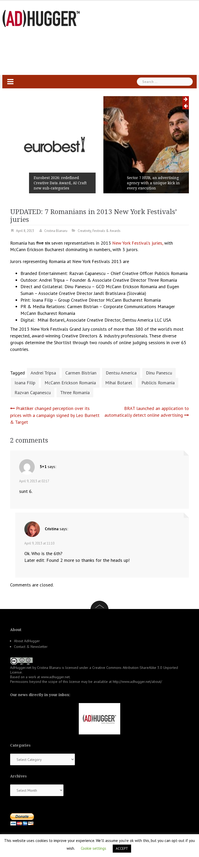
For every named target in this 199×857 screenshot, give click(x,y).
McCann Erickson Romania (70, 383)
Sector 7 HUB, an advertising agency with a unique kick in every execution (153, 183)
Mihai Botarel (118, 383)
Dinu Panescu (159, 373)
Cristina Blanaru (55, 231)
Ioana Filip (25, 383)
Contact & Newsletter (31, 646)
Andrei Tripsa (43, 373)
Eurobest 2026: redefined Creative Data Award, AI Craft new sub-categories (60, 183)
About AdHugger (27, 641)
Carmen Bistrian (80, 373)
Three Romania (75, 392)
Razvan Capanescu (33, 392)
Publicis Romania (158, 383)
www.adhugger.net (55, 677)
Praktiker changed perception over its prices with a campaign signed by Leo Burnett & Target (55, 415)
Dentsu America (121, 373)
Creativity (84, 231)
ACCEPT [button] (122, 848)
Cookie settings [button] (93, 848)
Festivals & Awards (106, 231)
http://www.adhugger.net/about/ (137, 681)
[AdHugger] (41, 18)
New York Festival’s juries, (137, 243)
